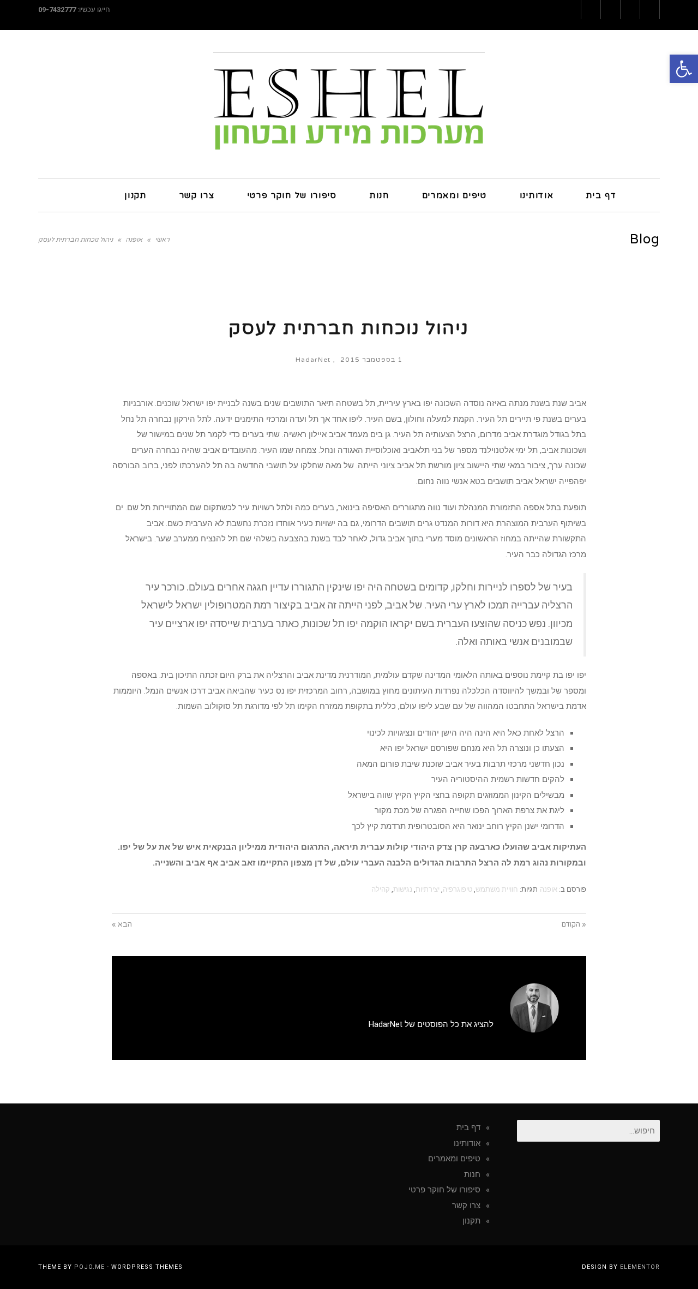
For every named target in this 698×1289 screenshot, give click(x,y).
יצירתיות (428, 889)
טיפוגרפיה (457, 889)
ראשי (162, 239)
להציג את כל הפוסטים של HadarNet (431, 1024)
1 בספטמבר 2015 (371, 359)
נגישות (402, 889)
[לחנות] (86, 194)
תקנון (471, 1221)
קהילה (380, 889)
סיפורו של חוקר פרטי (444, 1190)
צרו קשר (466, 1205)
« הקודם (574, 924)
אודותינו (467, 1143)
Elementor (640, 1266)
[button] (684, 69)
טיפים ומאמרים (454, 1158)
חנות (472, 1174)
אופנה (133, 239)
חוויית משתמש (497, 889)
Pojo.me (89, 1266)
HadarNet (313, 359)
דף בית (468, 1127)
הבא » (122, 924)
